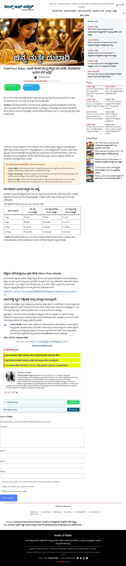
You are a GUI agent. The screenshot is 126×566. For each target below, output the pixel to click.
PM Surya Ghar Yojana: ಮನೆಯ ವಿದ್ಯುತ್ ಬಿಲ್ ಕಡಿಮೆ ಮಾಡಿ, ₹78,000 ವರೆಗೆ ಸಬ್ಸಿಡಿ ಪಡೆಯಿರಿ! (104, 75)
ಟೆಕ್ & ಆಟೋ (67, 512)
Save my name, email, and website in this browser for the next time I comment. (31, 482)
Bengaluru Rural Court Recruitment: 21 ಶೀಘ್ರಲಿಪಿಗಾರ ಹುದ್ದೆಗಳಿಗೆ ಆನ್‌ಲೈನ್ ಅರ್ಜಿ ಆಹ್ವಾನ (102, 54)
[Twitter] (11, 393)
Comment (4, 427)
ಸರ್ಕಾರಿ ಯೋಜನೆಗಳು (93, 71)
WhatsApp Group (11, 85)
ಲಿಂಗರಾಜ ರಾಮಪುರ (44, 77)
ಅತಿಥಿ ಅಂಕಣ (33, 512)
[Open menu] (123, 13)
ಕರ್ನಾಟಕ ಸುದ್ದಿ (57, 512)
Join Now (74, 402)
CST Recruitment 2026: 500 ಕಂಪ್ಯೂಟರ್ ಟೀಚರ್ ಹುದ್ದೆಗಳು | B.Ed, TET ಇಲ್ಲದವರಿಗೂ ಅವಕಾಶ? (103, 65)
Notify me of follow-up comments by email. (18, 486)
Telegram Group (28, 85)
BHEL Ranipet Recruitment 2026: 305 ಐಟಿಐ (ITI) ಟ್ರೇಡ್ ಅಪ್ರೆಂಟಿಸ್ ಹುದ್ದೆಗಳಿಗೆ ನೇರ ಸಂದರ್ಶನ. (113, 130)
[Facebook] (5, 393)
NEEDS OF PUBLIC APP (42, 346)
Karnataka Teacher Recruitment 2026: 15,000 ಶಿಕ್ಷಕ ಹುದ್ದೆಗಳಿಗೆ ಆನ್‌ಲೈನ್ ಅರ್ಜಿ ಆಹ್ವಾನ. (95, 129)
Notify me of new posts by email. (14, 491)
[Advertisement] (42, 130)
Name (3, 451)
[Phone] (14, 393)
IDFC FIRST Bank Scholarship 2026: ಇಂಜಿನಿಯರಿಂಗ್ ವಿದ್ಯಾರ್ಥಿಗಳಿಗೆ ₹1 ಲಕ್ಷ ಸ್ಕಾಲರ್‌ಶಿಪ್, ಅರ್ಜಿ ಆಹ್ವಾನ (105, 31)
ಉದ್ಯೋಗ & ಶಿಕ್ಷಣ (93, 26)
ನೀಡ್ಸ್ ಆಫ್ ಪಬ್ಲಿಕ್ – (53, 558)
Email (3, 461)
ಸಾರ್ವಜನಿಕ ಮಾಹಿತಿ (41, 81)
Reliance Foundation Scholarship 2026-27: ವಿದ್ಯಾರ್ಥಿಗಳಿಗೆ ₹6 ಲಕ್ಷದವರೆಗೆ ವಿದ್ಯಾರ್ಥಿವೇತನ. (113, 117)
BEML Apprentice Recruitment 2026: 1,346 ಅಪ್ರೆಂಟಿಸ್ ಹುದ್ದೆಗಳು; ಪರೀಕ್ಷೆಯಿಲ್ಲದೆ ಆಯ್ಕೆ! (102, 44)
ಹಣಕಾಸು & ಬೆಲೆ (34, 514)
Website (3, 471)
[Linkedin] (17, 393)
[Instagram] (8, 393)
